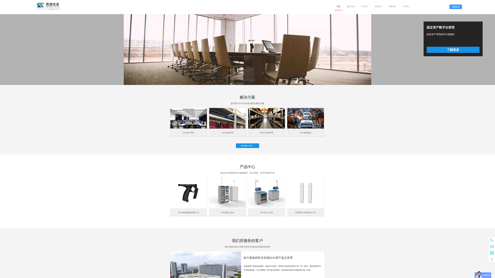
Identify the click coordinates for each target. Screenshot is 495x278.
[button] (244, 82)
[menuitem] (338, 6)
